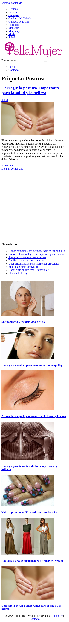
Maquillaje (14, 31)
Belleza (12, 12)
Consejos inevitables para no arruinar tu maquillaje (32, 365)
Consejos (13, 15)
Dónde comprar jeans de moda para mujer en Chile (36, 250)
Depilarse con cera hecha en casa (26, 260)
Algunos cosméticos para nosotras (27, 257)
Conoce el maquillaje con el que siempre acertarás (36, 254)
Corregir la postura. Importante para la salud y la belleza (30, 90)
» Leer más (7, 165)
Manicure (13, 27)
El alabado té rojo (18, 273)
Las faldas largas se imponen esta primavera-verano (32, 560)
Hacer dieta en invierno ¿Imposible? (28, 269)
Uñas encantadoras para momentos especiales (33, 263)
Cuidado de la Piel (18, 21)
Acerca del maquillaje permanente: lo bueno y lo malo (33, 416)
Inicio (11, 66)
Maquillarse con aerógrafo (23, 266)
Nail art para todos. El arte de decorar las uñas (29, 512)
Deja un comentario (12, 168)
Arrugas (13, 8)
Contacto (13, 69)
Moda (11, 34)
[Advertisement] (34, 204)
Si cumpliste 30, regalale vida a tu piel (23, 321)
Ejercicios (13, 24)
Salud (11, 37)
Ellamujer (57, 615)
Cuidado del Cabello (19, 18)
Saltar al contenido (11, 2)
